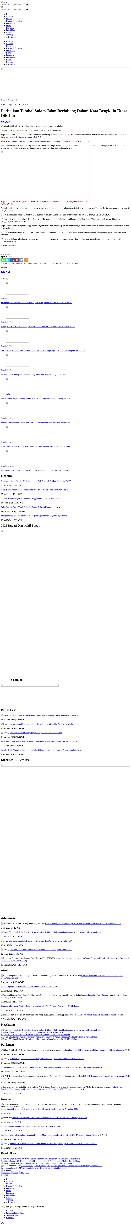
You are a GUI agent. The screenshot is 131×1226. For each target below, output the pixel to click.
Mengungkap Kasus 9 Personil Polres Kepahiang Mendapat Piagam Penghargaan (34, 516)
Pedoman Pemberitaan (15, 1213)
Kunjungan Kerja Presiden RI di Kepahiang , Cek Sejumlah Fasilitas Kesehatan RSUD (36, 481)
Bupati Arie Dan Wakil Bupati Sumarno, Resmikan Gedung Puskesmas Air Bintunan (35, 1034)
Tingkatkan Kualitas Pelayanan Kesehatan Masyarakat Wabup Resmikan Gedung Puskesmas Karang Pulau (53, 1037)
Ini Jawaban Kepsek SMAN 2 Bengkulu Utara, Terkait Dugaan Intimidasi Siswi (33, 1168)
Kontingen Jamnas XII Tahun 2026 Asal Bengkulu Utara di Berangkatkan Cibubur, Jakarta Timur (40, 1161)
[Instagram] (8, 260)
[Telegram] (21, 260)
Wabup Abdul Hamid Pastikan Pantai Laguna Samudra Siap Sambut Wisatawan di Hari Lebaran (40, 1006)
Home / (4, 100)
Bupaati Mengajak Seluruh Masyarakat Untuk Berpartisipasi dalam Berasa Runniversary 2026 (83, 923)
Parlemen (10, 28)
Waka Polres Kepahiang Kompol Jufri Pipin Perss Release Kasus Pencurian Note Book (36, 490)
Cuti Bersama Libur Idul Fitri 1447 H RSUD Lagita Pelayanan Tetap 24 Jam (41, 949)
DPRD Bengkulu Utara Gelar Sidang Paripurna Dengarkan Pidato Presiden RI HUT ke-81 (47, 1059)
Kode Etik (10, 1218)
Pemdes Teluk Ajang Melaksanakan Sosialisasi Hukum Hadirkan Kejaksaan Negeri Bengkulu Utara (41, 750)
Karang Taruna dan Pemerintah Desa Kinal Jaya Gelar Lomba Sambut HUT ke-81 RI (44, 715)
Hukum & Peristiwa (14, 21)
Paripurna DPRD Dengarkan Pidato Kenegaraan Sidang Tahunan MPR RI (99, 1050)
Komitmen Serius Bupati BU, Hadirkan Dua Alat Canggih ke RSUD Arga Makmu (34, 1032)
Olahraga (10, 35)
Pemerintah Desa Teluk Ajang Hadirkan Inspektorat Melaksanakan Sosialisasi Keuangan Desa (39, 741)
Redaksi (9, 1211)
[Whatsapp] (3, 260)
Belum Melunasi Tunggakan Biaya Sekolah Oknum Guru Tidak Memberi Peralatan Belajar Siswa (40, 1159)
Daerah (9, 19)
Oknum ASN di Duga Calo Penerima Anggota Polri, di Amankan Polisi (30, 498)
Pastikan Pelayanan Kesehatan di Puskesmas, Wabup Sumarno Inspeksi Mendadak (43, 1039)
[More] (26, 260)
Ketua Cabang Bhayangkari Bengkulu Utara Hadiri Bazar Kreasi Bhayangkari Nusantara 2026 (39, 1109)
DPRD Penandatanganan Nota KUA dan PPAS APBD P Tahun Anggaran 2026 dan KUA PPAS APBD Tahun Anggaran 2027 (52, 1067)
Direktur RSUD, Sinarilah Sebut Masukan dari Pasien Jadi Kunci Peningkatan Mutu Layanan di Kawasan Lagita (55, 932)
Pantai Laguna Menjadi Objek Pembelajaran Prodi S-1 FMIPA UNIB (29, 986)
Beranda (9, 14)
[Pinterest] (16, 260)
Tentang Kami (12, 1215)
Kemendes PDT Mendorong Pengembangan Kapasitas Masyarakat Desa (30, 1126)
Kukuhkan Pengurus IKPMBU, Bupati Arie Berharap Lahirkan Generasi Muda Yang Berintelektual (61, 1166)
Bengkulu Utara (14, 100)
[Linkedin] (12, 260)
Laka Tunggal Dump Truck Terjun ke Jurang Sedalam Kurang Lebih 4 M (30, 507)
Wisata (9, 32)
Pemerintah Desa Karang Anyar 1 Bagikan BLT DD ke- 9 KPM (36, 733)
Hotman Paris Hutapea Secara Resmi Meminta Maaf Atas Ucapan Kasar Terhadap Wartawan (49, 1118)
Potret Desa (10, 23)
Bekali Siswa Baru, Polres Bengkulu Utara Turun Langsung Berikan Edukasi (41, 1163)
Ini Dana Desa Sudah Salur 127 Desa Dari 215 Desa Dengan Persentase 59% (41, 941)
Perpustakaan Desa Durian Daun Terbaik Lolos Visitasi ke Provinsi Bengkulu (41, 724)
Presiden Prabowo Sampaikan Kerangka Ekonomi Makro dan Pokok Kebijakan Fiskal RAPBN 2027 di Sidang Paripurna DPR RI (54, 1135)
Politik (8, 25)
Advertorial (10, 37)
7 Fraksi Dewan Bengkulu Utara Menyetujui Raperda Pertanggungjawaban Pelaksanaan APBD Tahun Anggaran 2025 (62, 1088)
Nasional (9, 16)
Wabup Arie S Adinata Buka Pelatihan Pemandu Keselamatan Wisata (95, 1015)
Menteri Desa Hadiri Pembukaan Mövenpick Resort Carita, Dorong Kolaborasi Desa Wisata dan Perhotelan (53, 1144)
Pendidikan (10, 30)
